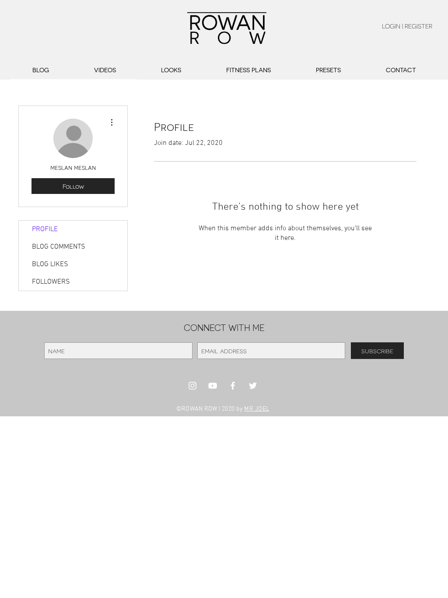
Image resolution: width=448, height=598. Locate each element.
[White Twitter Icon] (253, 385)
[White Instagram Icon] (192, 385)
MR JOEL (256, 409)
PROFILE (45, 229)
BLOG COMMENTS (58, 247)
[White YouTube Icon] (212, 385)
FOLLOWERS (51, 282)
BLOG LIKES (50, 264)
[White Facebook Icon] (233, 385)
